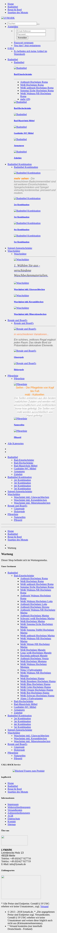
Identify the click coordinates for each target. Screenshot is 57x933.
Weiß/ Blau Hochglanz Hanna (35, 684)
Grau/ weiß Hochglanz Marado (35, 652)
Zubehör (18, 474)
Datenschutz (14, 818)
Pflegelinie (13, 375)
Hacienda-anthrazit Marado (34, 655)
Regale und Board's (17, 320)
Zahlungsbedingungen (19, 813)
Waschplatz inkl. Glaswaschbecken (31, 497)
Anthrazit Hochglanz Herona (34, 607)
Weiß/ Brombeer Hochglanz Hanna (38, 681)
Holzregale (19, 511)
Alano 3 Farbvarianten (31, 698)
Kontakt (12, 821)
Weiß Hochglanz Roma (32, 85)
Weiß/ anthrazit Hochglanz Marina (37, 635)
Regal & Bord (15, 9)
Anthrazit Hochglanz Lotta (33, 604)
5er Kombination (22, 488)
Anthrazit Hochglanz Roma (34, 82)
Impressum (13, 804)
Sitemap (12, 824)
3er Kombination (22, 483)
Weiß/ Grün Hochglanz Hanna (35, 687)
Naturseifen (19, 517)
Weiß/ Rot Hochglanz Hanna (34, 692)
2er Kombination (22, 480)
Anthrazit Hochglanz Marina (34, 615)
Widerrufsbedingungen (19, 807)
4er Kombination (22, 485)
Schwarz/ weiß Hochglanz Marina (37, 618)
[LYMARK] (8, 18)
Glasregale (19, 508)
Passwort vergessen (23, 42)
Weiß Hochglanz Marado (32, 650)
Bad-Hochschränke (23, 462)
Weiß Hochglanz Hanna (32, 678)
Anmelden (22, 38)
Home (11, 4)
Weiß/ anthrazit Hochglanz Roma (37, 87)
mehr (25, 99)
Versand (44, 906)
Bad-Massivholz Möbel (25, 465)
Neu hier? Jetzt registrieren (27, 45)
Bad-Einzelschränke (24, 460)
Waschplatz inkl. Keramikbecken (30, 500)
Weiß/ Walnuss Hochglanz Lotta (36, 601)
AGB (10, 815)
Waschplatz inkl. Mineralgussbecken (32, 503)
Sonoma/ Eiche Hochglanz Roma (37, 90)
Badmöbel (13, 6)
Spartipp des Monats (18, 12)
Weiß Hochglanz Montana (33, 661)
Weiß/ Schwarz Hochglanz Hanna (37, 695)
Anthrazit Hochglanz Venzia (34, 658)
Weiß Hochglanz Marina (32, 621)
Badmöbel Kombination (20, 164)
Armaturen (19, 471)
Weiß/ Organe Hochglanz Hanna (36, 690)
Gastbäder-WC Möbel (25, 468)
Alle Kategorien (16, 443)
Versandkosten (15, 810)
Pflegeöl (18, 520)
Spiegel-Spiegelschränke (20, 248)
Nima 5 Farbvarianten (31, 670)
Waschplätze (14, 251)
